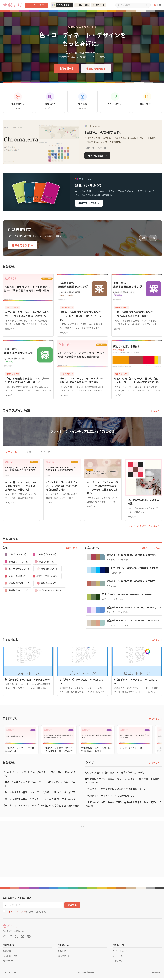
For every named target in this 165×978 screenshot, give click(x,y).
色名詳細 (62, 951)
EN (160, 5)
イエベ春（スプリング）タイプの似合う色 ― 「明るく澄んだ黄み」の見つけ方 (40, 774)
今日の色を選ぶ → (64, 5)
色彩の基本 (8, 960)
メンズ (27, 452)
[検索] (148, 5)
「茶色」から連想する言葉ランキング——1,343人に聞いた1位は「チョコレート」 (41, 784)
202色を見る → (73, 547)
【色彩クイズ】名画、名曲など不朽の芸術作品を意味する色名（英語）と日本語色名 (123, 804)
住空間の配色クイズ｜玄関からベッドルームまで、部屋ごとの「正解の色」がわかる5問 (123, 780)
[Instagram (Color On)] (4, 936)
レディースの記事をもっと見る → (145, 525)
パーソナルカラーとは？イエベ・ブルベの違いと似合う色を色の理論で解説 (41, 805)
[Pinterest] (22, 936)
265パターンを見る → (152, 547)
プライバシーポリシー (16, 911)
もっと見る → (155, 410)
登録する (72, 905)
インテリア (44, 452)
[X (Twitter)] (16, 936)
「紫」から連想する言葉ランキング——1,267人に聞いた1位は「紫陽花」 (40, 792)
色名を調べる (66, 68)
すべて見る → (155, 719)
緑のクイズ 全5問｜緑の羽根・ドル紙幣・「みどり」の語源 (114, 772)
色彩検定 (7, 951)
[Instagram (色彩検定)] (10, 936)
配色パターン (64, 955)
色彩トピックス (10, 955)
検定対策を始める (96, 68)
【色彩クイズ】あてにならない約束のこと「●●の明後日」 (115, 789)
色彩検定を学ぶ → (22, 245)
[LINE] (29, 936)
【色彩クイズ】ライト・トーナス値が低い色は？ (110, 795)
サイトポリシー (9, 972)
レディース (11, 452)
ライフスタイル (120, 951)
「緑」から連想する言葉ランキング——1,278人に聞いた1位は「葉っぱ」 (40, 798)
